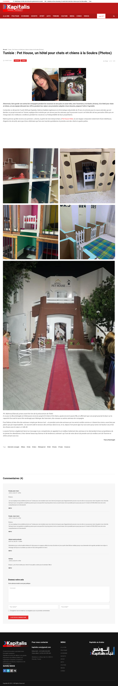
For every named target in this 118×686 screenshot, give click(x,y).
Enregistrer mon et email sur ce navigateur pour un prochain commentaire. (30, 611)
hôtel (49, 447)
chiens (34, 447)
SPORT (63, 659)
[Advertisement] (55, 136)
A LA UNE (63, 647)
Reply (10, 508)
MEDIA (63, 668)
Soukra (54, 447)
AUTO (62, 662)
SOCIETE (17, 60)
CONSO (63, 671)
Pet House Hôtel (67, 119)
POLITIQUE (64, 650)
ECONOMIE (64, 653)
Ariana (23, 447)
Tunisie (24, 60)
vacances (67, 447)
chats (28, 447)
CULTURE (63, 665)
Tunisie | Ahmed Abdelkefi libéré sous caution (75, 1)
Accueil (5, 50)
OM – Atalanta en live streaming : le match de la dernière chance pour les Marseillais (41, 1)
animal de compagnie (13, 447)
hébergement (42, 447)
